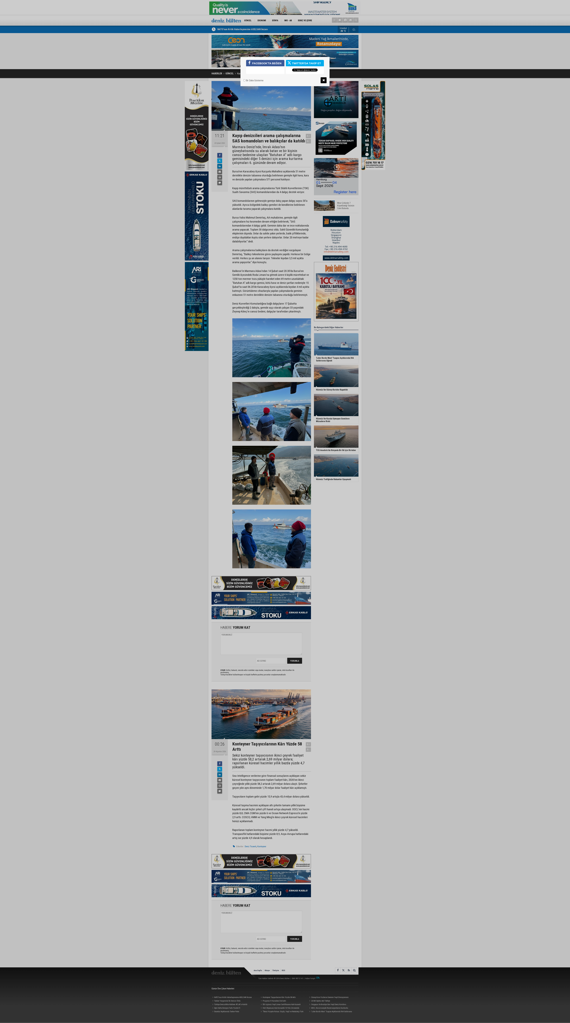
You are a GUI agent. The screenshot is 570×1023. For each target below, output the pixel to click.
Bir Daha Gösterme (254, 80)
